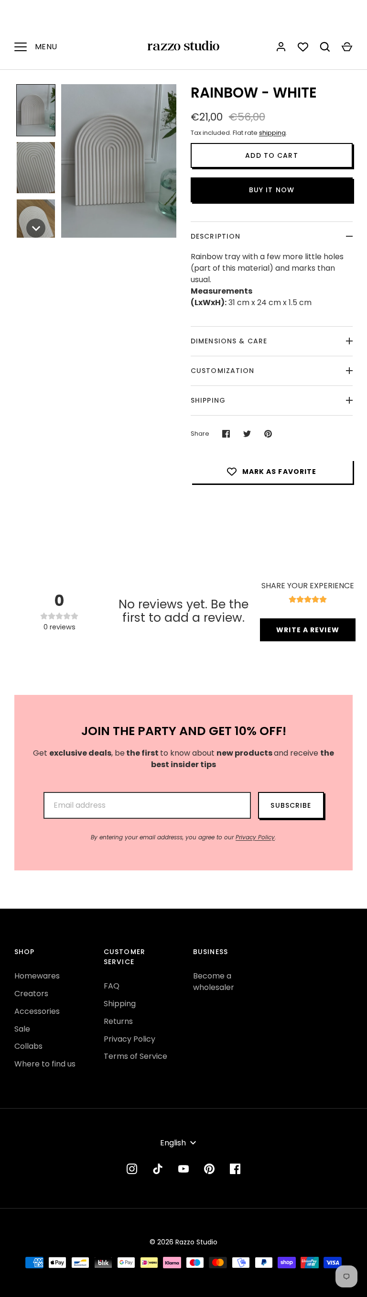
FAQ (111, 985)
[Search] (324, 46)
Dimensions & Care (229, 341)
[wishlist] (302, 46)
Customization (223, 370)
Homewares (37, 975)
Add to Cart (271, 155)
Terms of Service (135, 1056)
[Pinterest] (209, 1168)
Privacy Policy (255, 837)
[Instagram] (131, 1168)
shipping (272, 132)
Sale (22, 1028)
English (173, 1142)
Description (215, 236)
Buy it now (271, 190)
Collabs (28, 1046)
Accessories (37, 1011)
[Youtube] (183, 1168)
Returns (118, 1021)
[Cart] (346, 46)
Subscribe (290, 805)
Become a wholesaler (213, 981)
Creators (31, 993)
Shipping (208, 400)
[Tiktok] (157, 1168)
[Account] (280, 46)
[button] (35, 110)
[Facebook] (235, 1168)
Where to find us (45, 1063)
